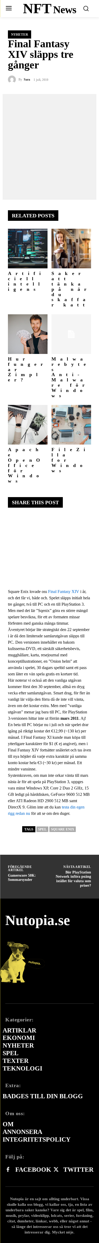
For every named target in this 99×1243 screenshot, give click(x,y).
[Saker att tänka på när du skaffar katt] (71, 248)
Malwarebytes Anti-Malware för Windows (70, 377)
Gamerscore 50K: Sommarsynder (22, 877)
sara (27, 79)
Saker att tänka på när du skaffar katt (71, 289)
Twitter (78, 1169)
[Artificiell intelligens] (28, 248)
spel (42, 829)
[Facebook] (8, 1170)
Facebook (33, 1169)
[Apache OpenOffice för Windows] (28, 425)
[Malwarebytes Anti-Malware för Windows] (71, 334)
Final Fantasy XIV (63, 591)
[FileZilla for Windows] (71, 425)
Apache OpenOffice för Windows (26, 465)
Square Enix (62, 829)
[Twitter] (56, 1170)
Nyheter (19, 34)
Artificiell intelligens (26, 281)
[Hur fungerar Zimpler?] (28, 334)
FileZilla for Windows (70, 460)
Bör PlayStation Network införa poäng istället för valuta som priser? (73, 878)
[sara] (13, 79)
